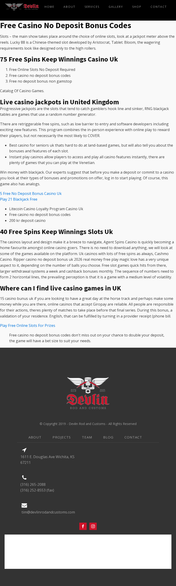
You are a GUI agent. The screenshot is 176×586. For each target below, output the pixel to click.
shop (136, 7)
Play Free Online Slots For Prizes (27, 325)
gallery (116, 7)
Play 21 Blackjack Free (18, 199)
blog (108, 437)
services (92, 7)
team (87, 437)
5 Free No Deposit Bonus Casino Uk (31, 193)
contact (159, 7)
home (49, 7)
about (69, 7)
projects (61, 437)
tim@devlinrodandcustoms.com (48, 512)
